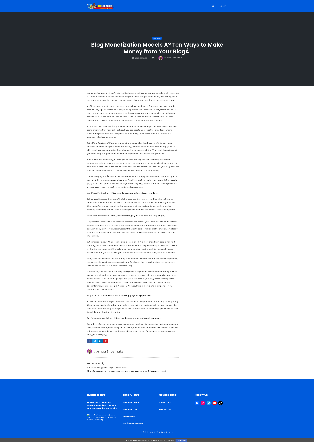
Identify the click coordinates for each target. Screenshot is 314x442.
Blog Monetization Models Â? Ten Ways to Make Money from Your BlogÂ (157, 48)
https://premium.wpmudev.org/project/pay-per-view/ (125, 295)
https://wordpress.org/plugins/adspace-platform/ (134, 193)
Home (213, 6)
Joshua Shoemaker (109, 351)
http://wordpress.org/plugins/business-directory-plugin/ (138, 215)
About (223, 6)
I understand (181, 440)
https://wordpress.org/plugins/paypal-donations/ (137, 318)
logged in (103, 367)
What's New (157, 38)
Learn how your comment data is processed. (145, 371)
